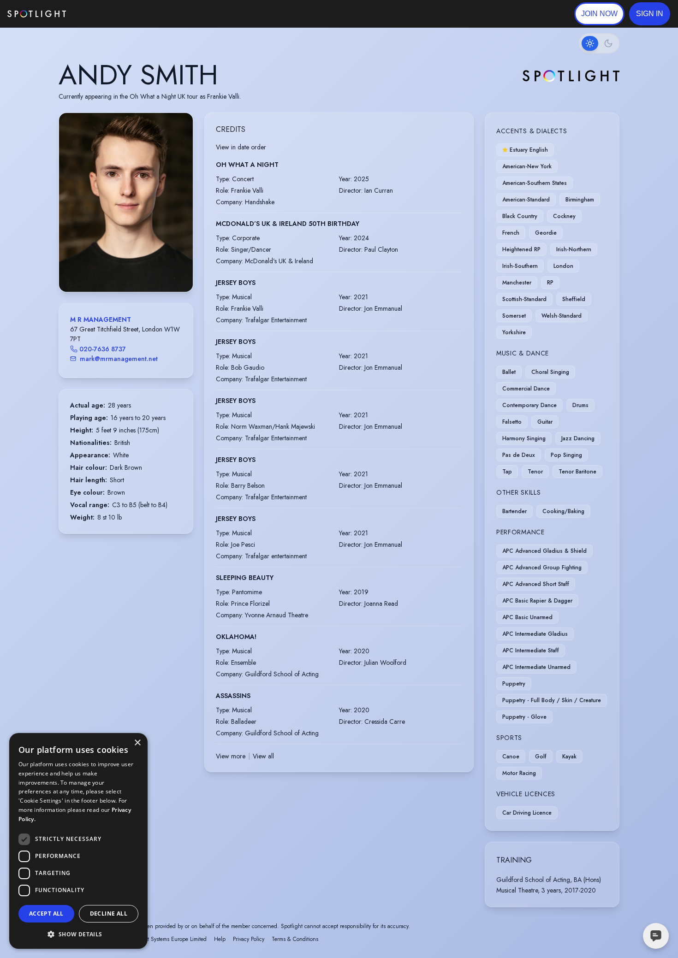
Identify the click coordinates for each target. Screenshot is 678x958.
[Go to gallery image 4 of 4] (135, 268)
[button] (649, 13)
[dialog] (78, 841)
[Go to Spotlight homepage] (37, 13)
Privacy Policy (248, 939)
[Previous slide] (74, 211)
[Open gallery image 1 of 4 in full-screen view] (126, 202)
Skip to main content (102, 14)
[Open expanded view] (178, 127)
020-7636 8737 (102, 349)
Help (220, 939)
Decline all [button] (108, 913)
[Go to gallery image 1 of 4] (119, 268)
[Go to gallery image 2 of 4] (126, 268)
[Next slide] (178, 211)
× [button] (137, 742)
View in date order (241, 147)
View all (263, 756)
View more (230, 756)
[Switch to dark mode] (599, 43)
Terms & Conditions (295, 939)
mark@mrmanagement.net (119, 358)
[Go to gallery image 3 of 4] (130, 268)
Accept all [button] (46, 913)
